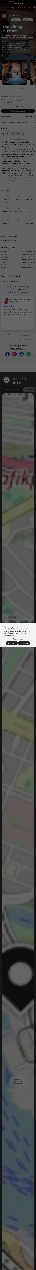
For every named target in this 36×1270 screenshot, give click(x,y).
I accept (25, 643)
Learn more (19, 639)
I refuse (12, 643)
